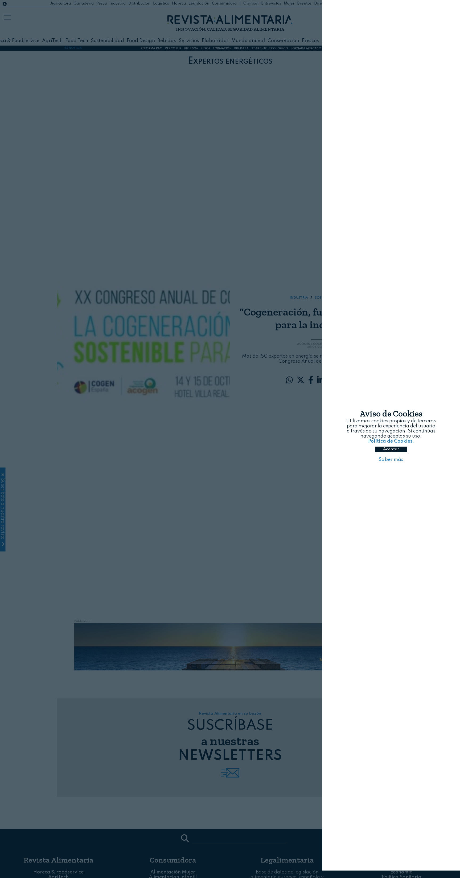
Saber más (391, 463)
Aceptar (391, 453)
